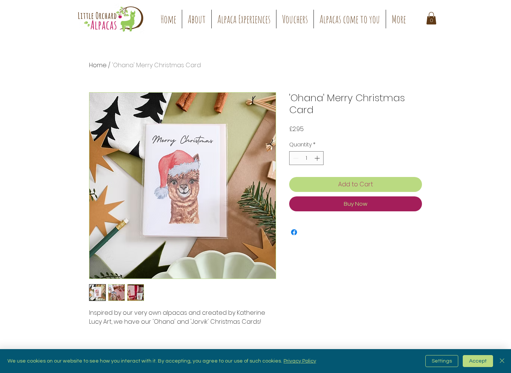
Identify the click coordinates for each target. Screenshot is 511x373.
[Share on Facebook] (294, 232)
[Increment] (317, 158)
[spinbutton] (306, 158)
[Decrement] (295, 158)
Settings (442, 361)
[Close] (502, 361)
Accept (478, 361)
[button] (244, 19)
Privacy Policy (300, 361)
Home (98, 65)
